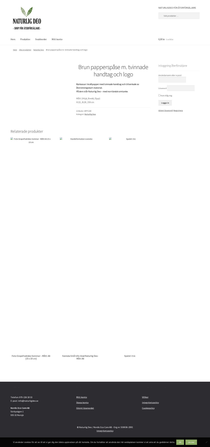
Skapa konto (82, 402)
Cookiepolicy (148, 408)
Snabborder (41, 39)
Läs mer (191, 442)
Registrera (178, 110)
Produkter (25, 39)
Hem (13, 39)
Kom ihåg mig (166, 95)
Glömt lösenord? (165, 110)
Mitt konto (57, 39)
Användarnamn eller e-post (169, 75)
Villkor (145, 397)
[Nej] (206, 442)
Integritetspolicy (150, 402)
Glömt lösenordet (85, 408)
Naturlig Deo (38, 49)
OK (180, 442)
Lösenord (162, 88)
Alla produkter (25, 49)
